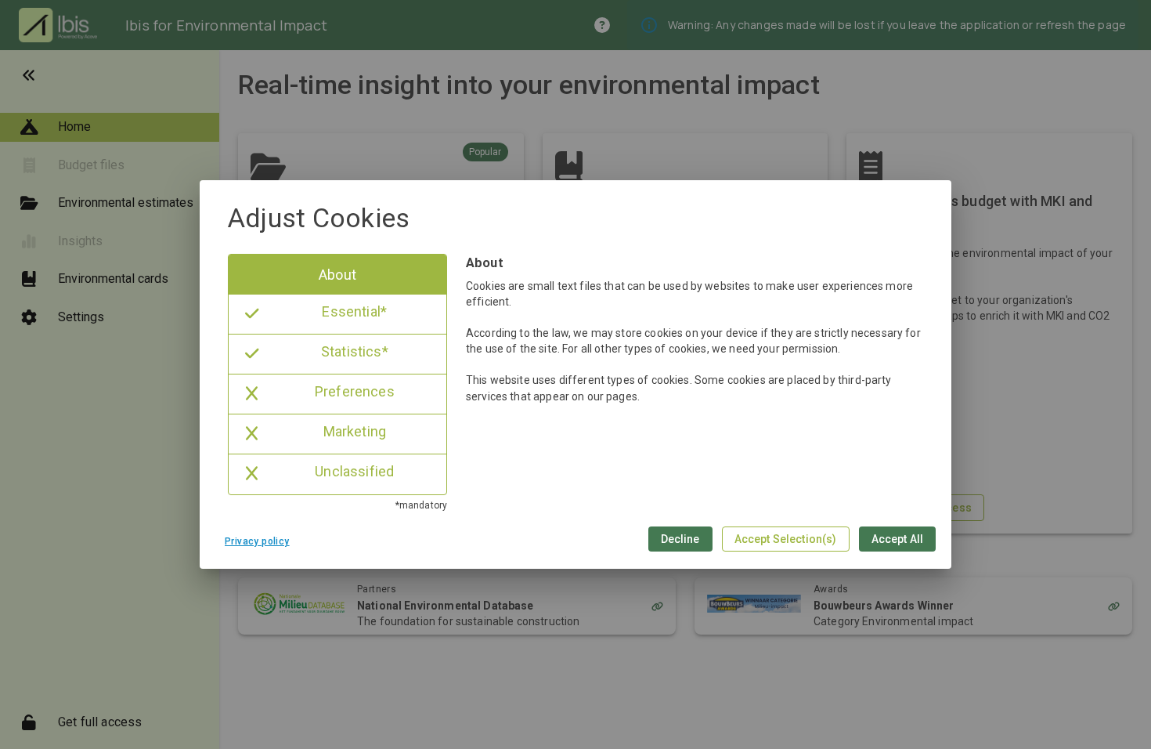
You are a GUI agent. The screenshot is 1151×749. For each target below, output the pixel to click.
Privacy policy (257, 541)
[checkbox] (337, 275)
